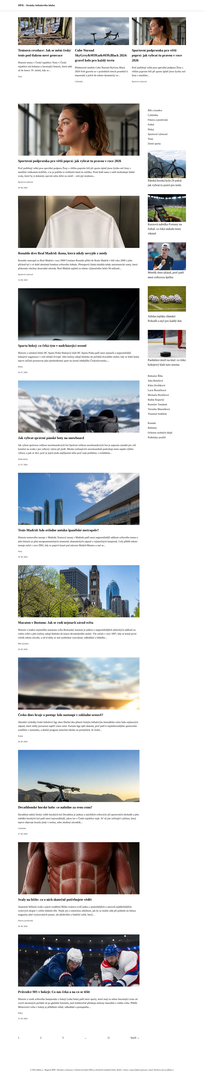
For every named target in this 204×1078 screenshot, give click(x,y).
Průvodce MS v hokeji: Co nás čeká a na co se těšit (54, 992)
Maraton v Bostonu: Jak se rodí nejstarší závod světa (55, 622)
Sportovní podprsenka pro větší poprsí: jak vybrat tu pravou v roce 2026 (157, 55)
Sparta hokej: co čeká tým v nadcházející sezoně (52, 345)
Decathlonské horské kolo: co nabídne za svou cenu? (55, 807)
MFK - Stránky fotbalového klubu (36, 5)
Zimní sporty (23, 459)
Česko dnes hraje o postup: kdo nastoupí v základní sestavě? (60, 715)
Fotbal (20, 736)
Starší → (135, 1037)
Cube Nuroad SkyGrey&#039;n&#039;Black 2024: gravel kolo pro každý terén (101, 55)
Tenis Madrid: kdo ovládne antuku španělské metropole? (58, 530)
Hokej (20, 367)
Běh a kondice (23, 644)
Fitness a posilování (25, 921)
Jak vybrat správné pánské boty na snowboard (51, 438)
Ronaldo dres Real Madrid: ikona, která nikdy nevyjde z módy (62, 253)
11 (108, 1037)
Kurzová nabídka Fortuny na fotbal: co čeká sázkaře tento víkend (165, 229)
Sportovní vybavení (139, 82)
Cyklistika (79, 82)
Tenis (20, 77)
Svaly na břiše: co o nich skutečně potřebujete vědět (55, 899)
